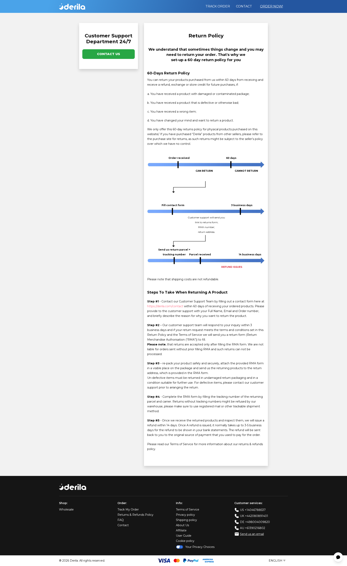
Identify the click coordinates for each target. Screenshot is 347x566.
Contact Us (108, 54)
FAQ (120, 520)
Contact (244, 6)
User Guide (183, 535)
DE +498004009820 (255, 522)
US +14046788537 (253, 510)
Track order (217, 6)
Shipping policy (186, 520)
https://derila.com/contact (165, 306)
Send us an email (252, 534)
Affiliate (181, 530)
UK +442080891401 (254, 516)
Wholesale (66, 509)
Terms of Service (187, 509)
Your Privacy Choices (199, 547)
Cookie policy (185, 541)
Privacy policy (185, 515)
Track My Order (128, 509)
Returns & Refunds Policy (135, 515)
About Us (182, 525)
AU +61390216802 (252, 528)
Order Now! (271, 6)
